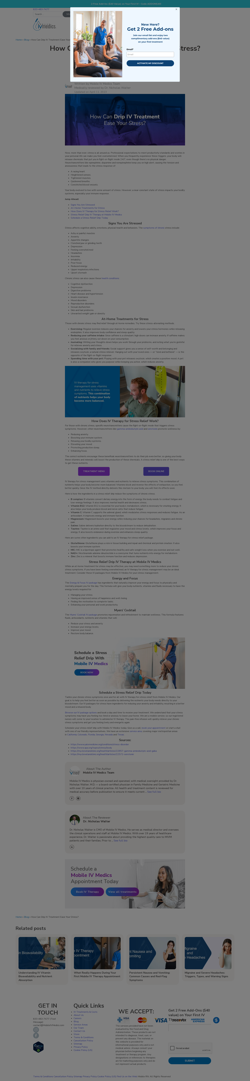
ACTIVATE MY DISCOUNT (150, 63)
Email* (130, 49)
